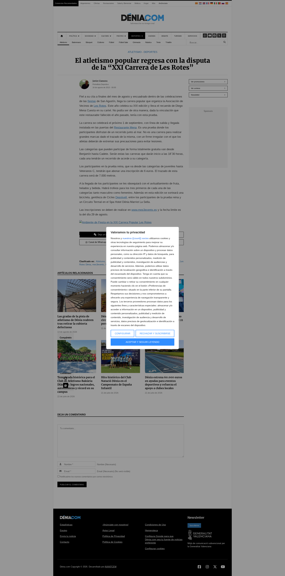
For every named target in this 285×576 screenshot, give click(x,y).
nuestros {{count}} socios (136, 238)
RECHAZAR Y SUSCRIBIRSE (155, 333)
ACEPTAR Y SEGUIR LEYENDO (142, 342)
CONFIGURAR (122, 333)
